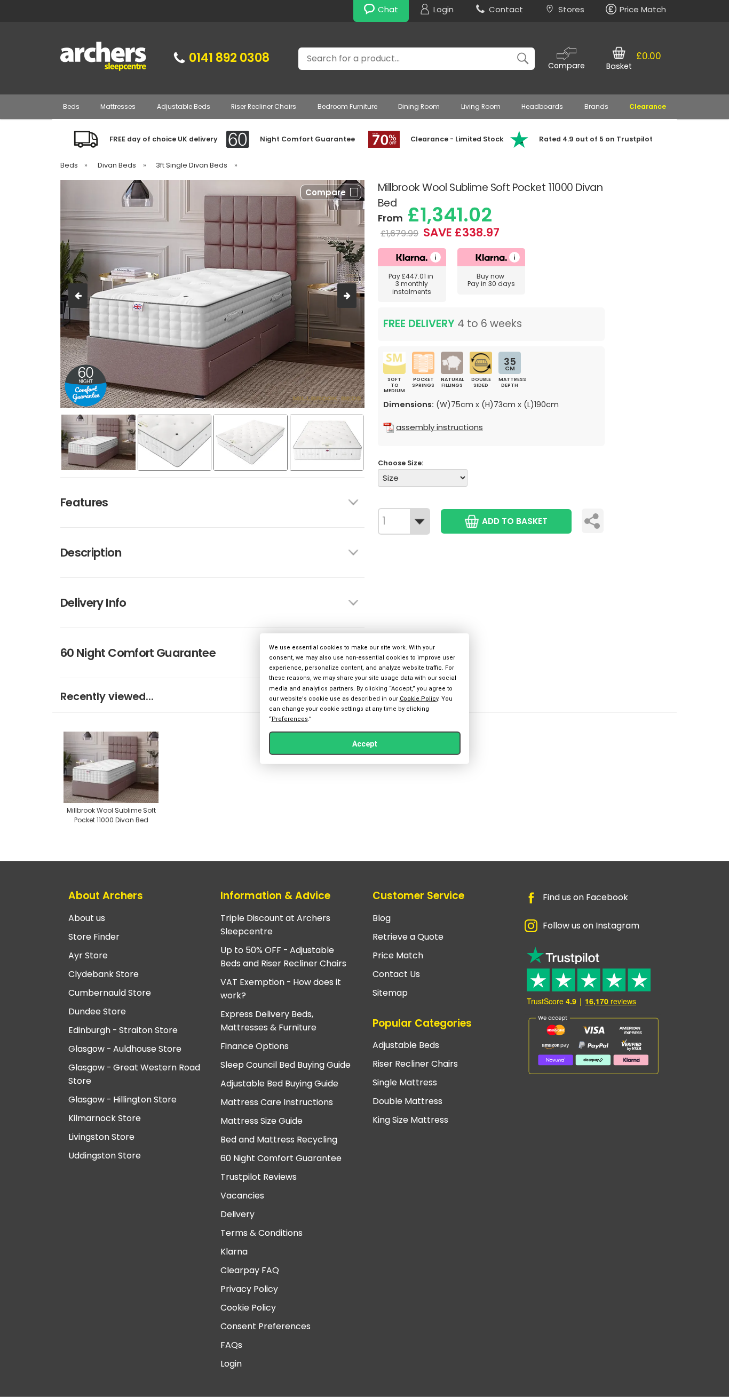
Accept (364, 744)
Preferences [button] (290, 719)
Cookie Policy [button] (419, 698)
